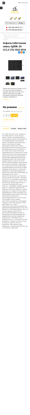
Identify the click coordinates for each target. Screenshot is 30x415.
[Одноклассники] (21, 52)
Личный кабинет (24, 2)
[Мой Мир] (24, 52)
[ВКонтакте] (19, 52)
